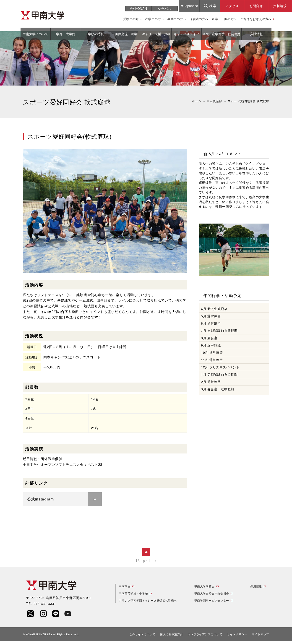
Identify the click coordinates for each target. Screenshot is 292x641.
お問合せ (256, 5)
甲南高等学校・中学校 (133, 593)
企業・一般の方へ (224, 19)
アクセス (232, 5)
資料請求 (280, 5)
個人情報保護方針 (171, 634)
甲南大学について (35, 33)
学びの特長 (96, 33)
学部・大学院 (65, 33)
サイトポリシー (237, 634)
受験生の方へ (132, 19)
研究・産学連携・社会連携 (221, 33)
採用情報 (256, 586)
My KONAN (138, 8)
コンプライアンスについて (205, 634)
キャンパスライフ (186, 33)
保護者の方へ (199, 19)
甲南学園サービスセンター (211, 600)
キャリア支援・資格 (156, 33)
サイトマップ (260, 634)
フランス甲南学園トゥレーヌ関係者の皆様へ (148, 600)
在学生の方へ (154, 19)
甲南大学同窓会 (204, 586)
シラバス (164, 8)
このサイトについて (142, 634)
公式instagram (40, 499)
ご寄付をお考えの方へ (255, 19)
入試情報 (256, 33)
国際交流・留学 (126, 33)
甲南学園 (124, 586)
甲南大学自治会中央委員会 (211, 593)
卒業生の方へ (176, 19)
